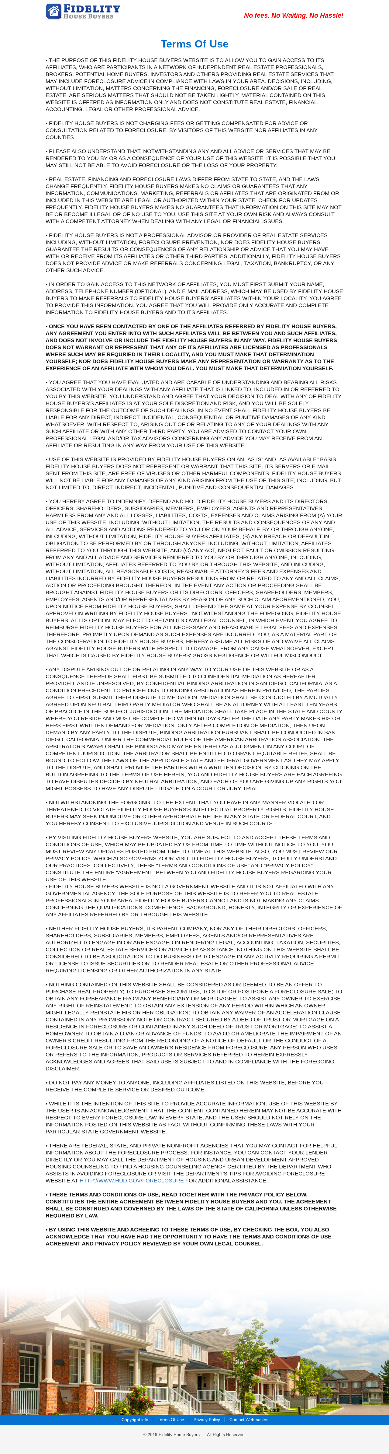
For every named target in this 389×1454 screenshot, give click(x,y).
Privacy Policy (207, 1419)
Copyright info (135, 1419)
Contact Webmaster (248, 1419)
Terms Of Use (171, 1419)
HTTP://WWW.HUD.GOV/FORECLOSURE (132, 1181)
